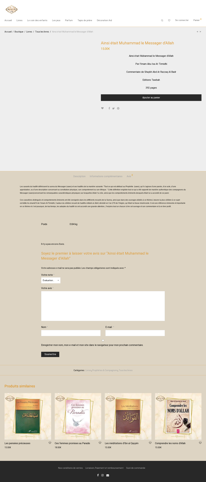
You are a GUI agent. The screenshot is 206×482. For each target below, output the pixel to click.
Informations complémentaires (106, 176)
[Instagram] (102, 475)
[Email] (107, 475)
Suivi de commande (135, 468)
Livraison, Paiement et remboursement (105, 468)
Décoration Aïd (104, 20)
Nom (44, 327)
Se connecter (182, 20)
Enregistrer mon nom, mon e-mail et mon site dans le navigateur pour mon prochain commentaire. (92, 345)
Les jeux (56, 20)
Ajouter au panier (151, 97)
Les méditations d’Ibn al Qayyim (121, 443)
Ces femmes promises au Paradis (72, 443)
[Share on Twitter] (113, 108)
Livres (19, 20)
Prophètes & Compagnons (105, 370)
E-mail (109, 327)
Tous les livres (42, 31)
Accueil (8, 20)
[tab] (79, 176)
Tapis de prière (85, 20)
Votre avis (47, 288)
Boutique (19, 31)
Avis (130, 176)
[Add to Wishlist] (103, 108)
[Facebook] (98, 475)
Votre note (47, 274)
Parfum (69, 20)
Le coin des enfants (37, 20)
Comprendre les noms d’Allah (170, 443)
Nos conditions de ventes (70, 468)
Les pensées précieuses (17, 443)
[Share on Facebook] (109, 108)
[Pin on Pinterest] (118, 108)
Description (79, 176)
